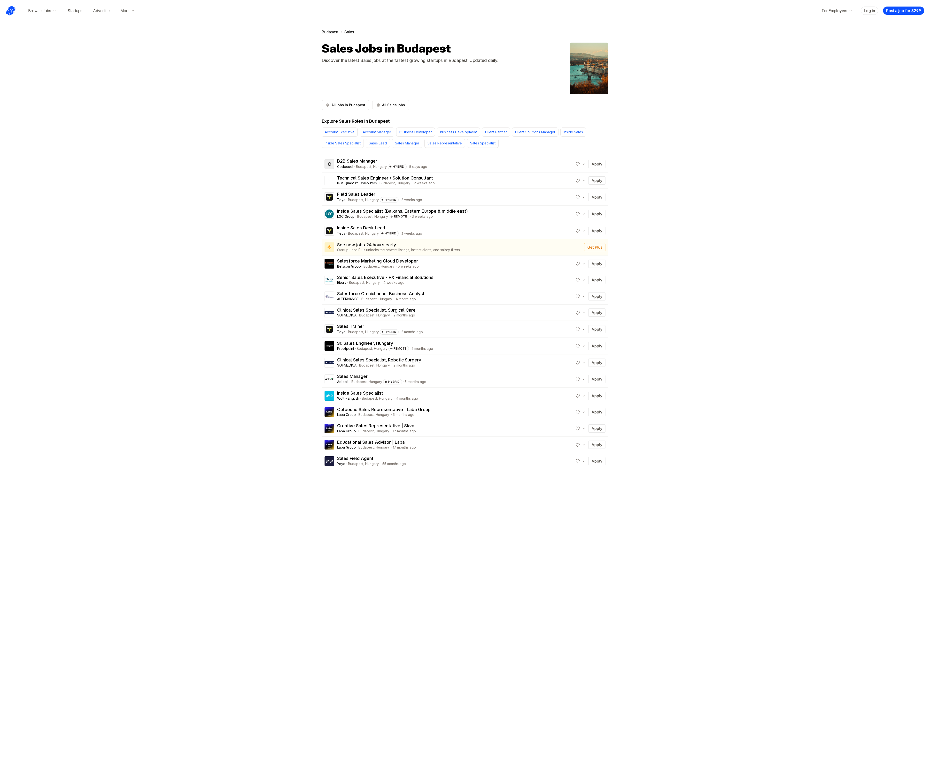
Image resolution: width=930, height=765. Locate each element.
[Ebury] (329, 280)
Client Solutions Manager (535, 132)
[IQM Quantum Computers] (329, 180)
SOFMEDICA (346, 315)
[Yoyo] (329, 461)
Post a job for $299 (903, 10)
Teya (341, 200)
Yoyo (341, 464)
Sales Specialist (483, 143)
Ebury (341, 282)
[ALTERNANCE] (329, 296)
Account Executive (340, 132)
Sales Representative (444, 143)
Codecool (345, 167)
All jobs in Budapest (348, 105)
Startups (75, 10)
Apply (596, 164)
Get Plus (594, 247)
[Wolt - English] (329, 396)
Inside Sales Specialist (343, 143)
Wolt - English (348, 398)
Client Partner (496, 132)
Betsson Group (349, 266)
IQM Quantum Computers (357, 183)
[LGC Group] (329, 214)
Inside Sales (573, 132)
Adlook (343, 382)
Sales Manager (407, 143)
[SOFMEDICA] (329, 312)
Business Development (458, 132)
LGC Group (346, 216)
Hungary (380, 167)
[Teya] (329, 197)
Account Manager (377, 132)
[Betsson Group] (329, 264)
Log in (869, 10)
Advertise (101, 10)
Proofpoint (345, 348)
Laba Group (346, 414)
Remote (400, 216)
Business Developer (415, 132)
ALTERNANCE (348, 299)
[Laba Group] (329, 412)
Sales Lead (378, 143)
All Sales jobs (393, 105)
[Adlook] (329, 379)
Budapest (330, 32)
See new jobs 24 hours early (366, 244)
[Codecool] (329, 164)
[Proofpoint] (329, 346)
